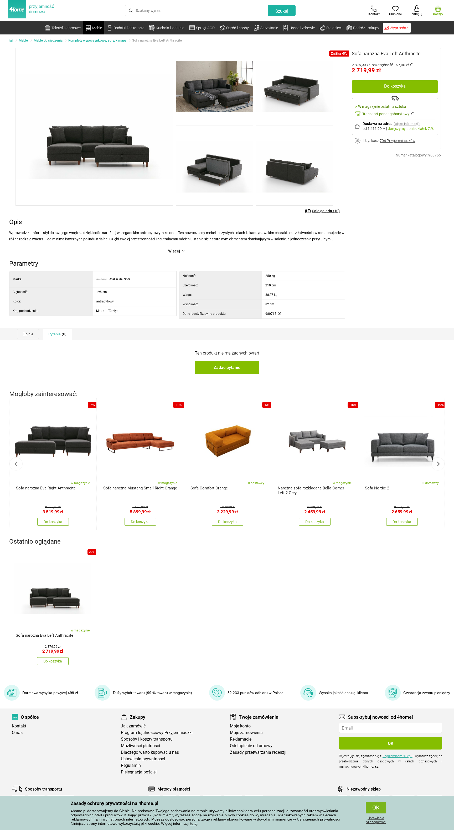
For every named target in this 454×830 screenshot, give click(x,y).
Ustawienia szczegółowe (376, 820)
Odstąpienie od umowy (251, 746)
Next (438, 463)
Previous (16, 463)
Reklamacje (240, 739)
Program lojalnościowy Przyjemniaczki (157, 733)
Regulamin (131, 765)
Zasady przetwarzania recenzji (258, 752)
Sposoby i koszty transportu (147, 739)
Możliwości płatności (140, 746)
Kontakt (19, 726)
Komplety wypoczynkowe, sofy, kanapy (97, 40)
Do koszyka (395, 86)
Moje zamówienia (246, 733)
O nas (17, 733)
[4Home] (13, 40)
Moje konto (240, 726)
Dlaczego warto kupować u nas (150, 752)
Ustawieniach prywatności (318, 819)
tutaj (193, 823)
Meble (23, 40)
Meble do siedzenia (48, 40)
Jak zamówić (133, 726)
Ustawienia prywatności (143, 759)
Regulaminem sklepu (397, 756)
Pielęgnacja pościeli (139, 772)
